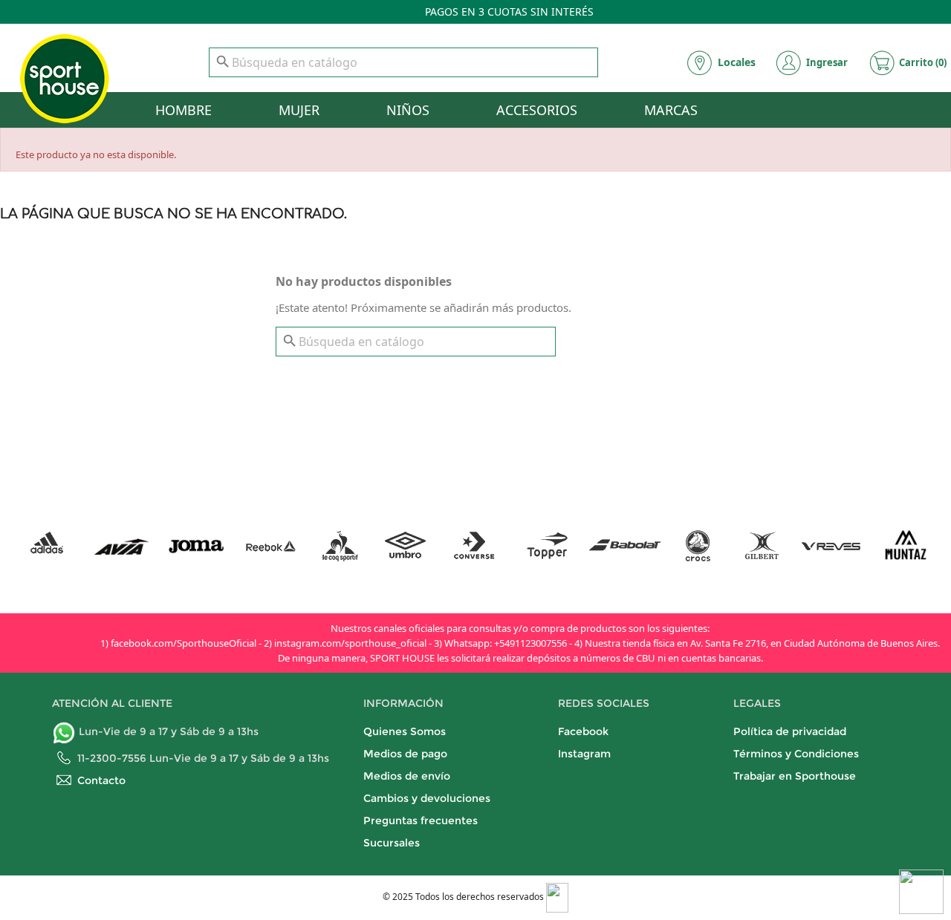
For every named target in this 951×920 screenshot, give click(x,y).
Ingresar (827, 62)
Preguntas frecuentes (420, 820)
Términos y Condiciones (796, 753)
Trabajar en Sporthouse (794, 776)
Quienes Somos (404, 731)
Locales (737, 62)
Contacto (101, 780)
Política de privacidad (789, 731)
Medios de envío (406, 776)
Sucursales (391, 842)
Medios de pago (405, 753)
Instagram (584, 753)
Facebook (583, 731)
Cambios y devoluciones (426, 798)
